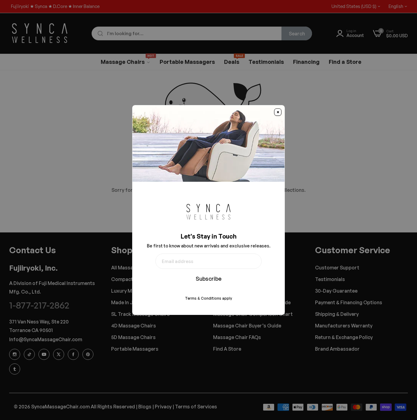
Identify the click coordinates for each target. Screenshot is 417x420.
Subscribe (209, 278)
